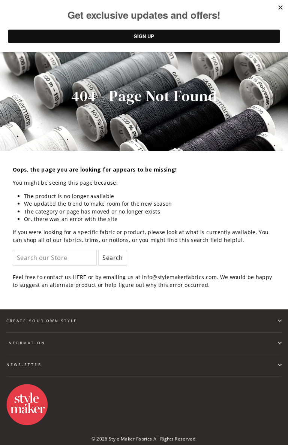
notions (119, 239)
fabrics (73, 239)
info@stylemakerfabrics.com (179, 277)
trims (92, 239)
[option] (144, 96)
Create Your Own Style (41, 320)
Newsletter (24, 364)
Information (25, 342)
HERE (79, 277)
